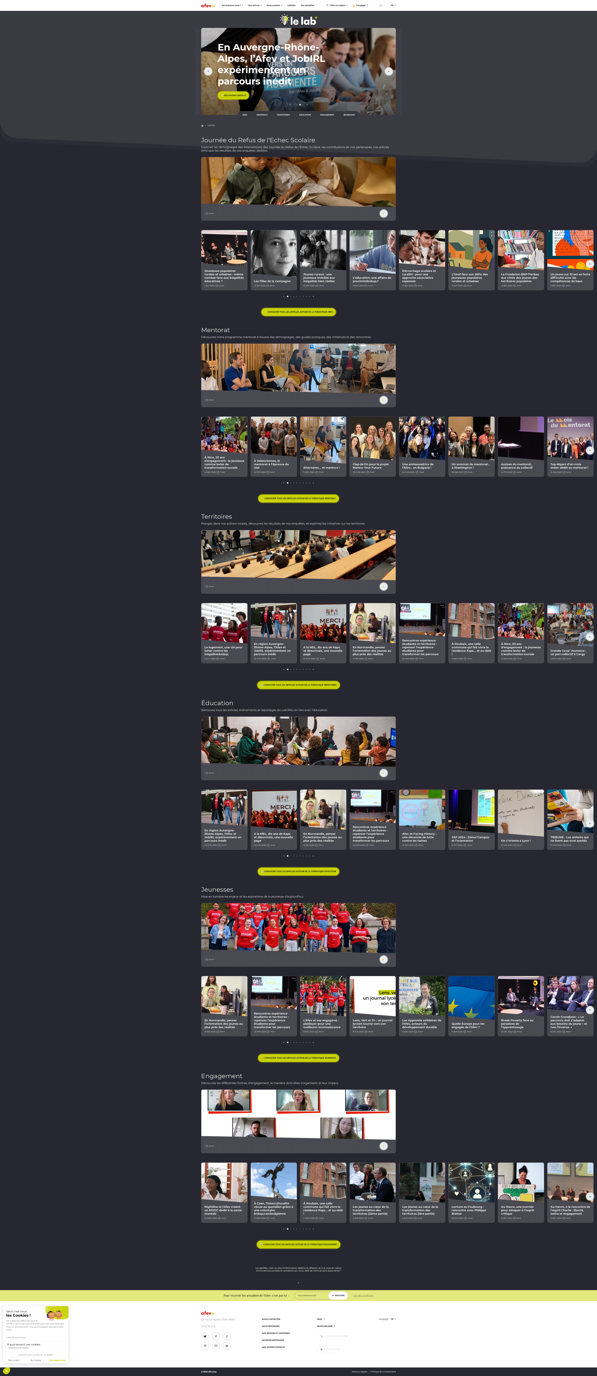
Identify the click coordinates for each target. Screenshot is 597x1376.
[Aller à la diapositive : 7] (306, 296)
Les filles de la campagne (272, 281)
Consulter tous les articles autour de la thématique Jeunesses (300, 1058)
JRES (244, 115)
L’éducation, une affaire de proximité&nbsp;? (372, 279)
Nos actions (253, 5)
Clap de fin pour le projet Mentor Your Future (371, 466)
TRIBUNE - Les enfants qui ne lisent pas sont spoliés (569, 839)
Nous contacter (271, 1319)
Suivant (307, 104)
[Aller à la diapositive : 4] (303, 105)
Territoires (283, 115)
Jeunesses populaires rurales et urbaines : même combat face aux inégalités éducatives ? (224, 276)
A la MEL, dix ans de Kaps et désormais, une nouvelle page (322, 651)
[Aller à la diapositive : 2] (297, 105)
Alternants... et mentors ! (321, 467)
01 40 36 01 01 (208, 1326)
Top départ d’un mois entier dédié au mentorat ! (569, 466)
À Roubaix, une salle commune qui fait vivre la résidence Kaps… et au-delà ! (471, 649)
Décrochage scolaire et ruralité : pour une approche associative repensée (419, 276)
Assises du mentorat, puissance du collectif (517, 466)
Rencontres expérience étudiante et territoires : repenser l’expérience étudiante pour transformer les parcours (420, 647)
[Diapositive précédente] (208, 71)
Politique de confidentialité (383, 1372)
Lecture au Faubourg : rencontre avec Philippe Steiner (469, 1210)
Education (305, 115)
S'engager (361, 5)
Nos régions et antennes (276, 1333)
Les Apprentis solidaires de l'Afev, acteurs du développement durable (421, 1024)
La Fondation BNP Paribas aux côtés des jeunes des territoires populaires (520, 278)
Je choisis (35, 1360)
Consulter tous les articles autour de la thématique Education (300, 871)
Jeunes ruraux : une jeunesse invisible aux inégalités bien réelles (319, 278)
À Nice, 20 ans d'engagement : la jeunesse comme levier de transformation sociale (224, 462)
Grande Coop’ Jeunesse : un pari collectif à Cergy (568, 652)
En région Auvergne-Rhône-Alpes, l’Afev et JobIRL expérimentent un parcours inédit (272, 649)
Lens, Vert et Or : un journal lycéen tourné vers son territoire (372, 1024)
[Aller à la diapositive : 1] (294, 105)
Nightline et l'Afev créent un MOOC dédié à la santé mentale (223, 1210)
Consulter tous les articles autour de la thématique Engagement (300, 1244)
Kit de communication (336, 1336)
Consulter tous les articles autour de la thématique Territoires (300, 685)
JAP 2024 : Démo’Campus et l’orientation (470, 839)
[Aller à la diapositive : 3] (300, 105)
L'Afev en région (337, 5)
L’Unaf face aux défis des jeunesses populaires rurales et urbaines (470, 278)
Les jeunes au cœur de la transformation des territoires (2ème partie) (371, 1210)
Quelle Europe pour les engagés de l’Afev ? (468, 1025)
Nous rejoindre (271, 1326)
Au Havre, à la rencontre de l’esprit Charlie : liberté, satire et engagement (570, 1210)
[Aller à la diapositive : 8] (309, 296)
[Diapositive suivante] (389, 71)
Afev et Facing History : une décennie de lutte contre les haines (419, 837)
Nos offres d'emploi (273, 1347)
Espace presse (332, 1349)
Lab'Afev (291, 5)
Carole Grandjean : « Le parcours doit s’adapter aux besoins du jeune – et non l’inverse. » (569, 1022)
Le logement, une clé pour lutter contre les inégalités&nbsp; (223, 651)
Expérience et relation (19, 1348)
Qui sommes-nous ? (231, 5)
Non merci (14, 1360)
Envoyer (340, 1295)
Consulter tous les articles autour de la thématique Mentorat (300, 498)
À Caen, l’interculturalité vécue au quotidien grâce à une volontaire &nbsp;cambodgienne (273, 1208)
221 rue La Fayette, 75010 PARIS (218, 1319)
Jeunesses (349, 115)
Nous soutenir (273, 5)
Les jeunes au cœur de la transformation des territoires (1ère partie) (420, 1210)
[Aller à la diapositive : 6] (303, 296)
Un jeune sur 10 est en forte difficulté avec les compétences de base (570, 278)
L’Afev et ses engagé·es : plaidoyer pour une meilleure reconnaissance (321, 1024)
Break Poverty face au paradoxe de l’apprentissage (517, 1024)
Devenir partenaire (273, 1340)
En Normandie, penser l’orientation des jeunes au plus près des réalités (372, 651)
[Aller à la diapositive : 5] (300, 296)
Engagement (327, 115)
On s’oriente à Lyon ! (516, 840)
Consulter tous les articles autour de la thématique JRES (300, 312)
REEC (320, 1319)
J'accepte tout (57, 1360)
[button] (6, 1370)
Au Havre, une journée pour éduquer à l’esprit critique (517, 1210)
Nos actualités (308, 5)
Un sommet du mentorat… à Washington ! (471, 466)
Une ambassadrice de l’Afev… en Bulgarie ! (417, 466)
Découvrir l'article (235, 95)
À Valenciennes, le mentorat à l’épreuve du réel (271, 464)
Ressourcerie (325, 1326)
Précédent (290, 104)
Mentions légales (359, 1372)
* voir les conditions (362, 1295)
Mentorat (262, 115)
